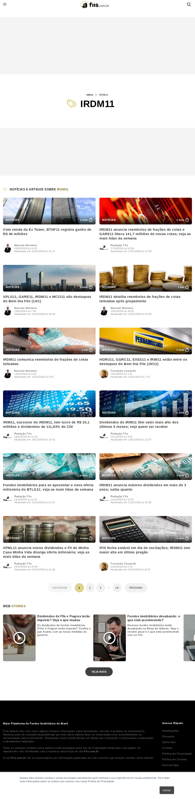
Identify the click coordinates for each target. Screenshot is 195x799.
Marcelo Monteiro (25, 245)
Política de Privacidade (177, 753)
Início (90, 95)
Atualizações (170, 730)
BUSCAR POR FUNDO (189, 5)
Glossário (168, 736)
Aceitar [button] (167, 790)
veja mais (99, 671)
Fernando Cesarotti (123, 370)
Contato (167, 747)
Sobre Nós (169, 742)
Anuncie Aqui (170, 765)
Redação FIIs (119, 245)
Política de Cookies (174, 759)
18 (117, 587)
